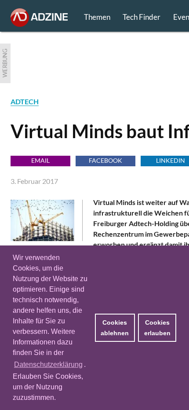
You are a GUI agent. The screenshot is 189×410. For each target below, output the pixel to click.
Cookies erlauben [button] (157, 328)
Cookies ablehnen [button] (115, 328)
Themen (97, 17)
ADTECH (25, 101)
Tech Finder (141, 17)
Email (40, 160)
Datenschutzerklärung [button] (48, 364)
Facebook (105, 160)
